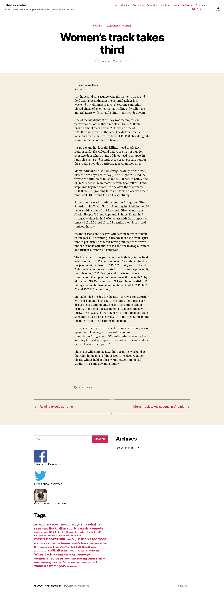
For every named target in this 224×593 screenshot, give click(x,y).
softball (54, 550)
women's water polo (50, 566)
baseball (90, 524)
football (91, 532)
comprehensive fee (40, 532)
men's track (80, 543)
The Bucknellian (16, 5)
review (94, 547)
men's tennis (61, 543)
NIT (36, 547)
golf (99, 532)
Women (126, 26)
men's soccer (41, 543)
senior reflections (40, 551)
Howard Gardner (65, 535)
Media (164, 5)
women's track (85, 387)
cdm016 (105, 61)
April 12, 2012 (122, 61)
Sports (199, 5)
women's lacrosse (48, 558)
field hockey (80, 532)
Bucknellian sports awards (69, 528)
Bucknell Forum (41, 529)
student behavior (68, 551)
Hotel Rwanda (52, 535)
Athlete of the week (46, 524)
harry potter (40, 535)
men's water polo (98, 543)
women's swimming (42, 563)
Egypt (71, 532)
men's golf (73, 539)
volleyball (94, 550)
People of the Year (61, 547)
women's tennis (64, 562)
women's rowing (76, 558)
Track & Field (112, 26)
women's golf (83, 555)
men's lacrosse (94, 539)
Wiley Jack (43, 554)
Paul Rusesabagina (45, 547)
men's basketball (49, 539)
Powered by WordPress (76, 585)
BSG (100, 525)
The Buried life (83, 551)
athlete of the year (71, 524)
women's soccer (96, 559)
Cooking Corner (58, 532)
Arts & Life (197, 9)
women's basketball (64, 554)
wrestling (72, 566)
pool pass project (80, 547)
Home (114, 5)
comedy (96, 528)
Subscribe (152, 5)
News (176, 5)
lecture (77, 535)
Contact (137, 5)
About (123, 5)
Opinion (186, 5)
